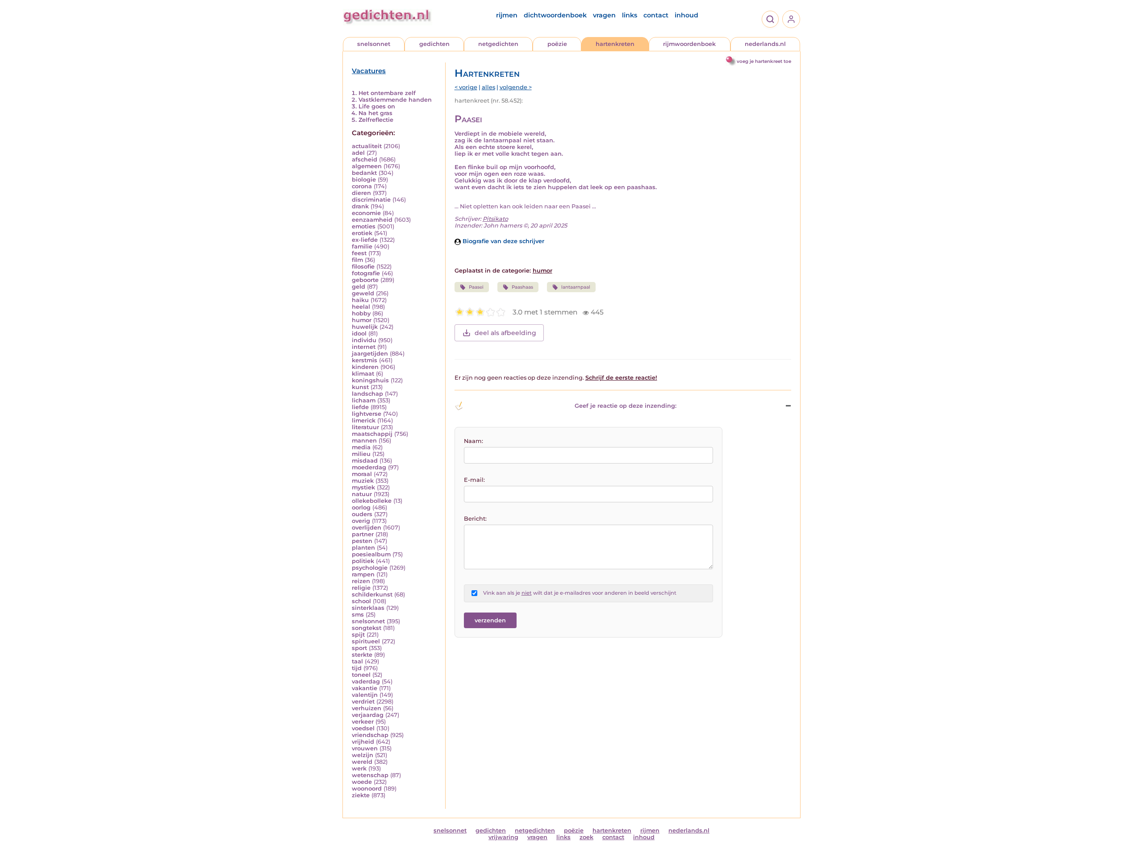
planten (363, 547)
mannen (364, 440)
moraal (362, 474)
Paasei (476, 287)
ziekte (361, 795)
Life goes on (377, 106)
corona (362, 186)
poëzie (557, 44)
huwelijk (365, 326)
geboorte (365, 280)
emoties (363, 226)
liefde (360, 407)
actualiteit (367, 146)
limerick (363, 420)
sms (358, 614)
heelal (361, 306)
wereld (362, 761)
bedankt (364, 173)
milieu (361, 454)
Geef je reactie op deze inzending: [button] (625, 405)
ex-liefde (365, 239)
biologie (364, 179)
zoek (586, 837)
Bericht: (475, 518)
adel (358, 152)
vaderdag (366, 681)
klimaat (363, 373)
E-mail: (474, 479)
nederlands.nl (765, 44)
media (361, 447)
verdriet (363, 701)
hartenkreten (615, 44)
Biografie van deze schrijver (502, 241)
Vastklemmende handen (395, 99)
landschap (367, 393)
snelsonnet (373, 44)
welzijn (362, 755)
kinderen (365, 367)
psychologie (370, 567)
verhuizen (366, 708)
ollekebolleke (372, 500)
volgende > (516, 87)
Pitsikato (495, 218)
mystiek (363, 487)
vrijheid (363, 741)
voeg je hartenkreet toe (764, 61)
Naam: (473, 441)
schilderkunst (372, 594)
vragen (604, 15)
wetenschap (370, 775)
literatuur (365, 427)
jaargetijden (370, 353)
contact (655, 15)
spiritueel (366, 641)
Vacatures (369, 71)
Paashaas (522, 287)
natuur (362, 494)
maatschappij (372, 434)
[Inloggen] (791, 19)
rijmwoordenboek (689, 44)
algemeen (367, 166)
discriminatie (371, 199)
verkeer (363, 721)
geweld (363, 293)
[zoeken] (770, 19)
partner (363, 534)
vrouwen (365, 748)
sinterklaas (368, 608)
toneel (361, 674)
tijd (357, 668)
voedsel (363, 728)
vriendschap (370, 735)
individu (364, 340)
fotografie (366, 273)
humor (361, 320)
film (357, 260)
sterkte (362, 654)
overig (361, 521)
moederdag (369, 467)
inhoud (686, 15)
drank (360, 206)
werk (359, 768)
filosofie (363, 266)
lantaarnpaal (575, 287)
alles (488, 87)
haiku (360, 300)
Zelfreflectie (376, 119)
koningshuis (370, 380)
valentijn (365, 695)
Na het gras (375, 113)
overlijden (366, 527)
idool (359, 333)
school (361, 601)
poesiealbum (371, 554)
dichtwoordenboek (555, 15)
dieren (361, 193)
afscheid (364, 159)
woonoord (367, 788)
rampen (363, 574)
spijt (358, 634)
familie (362, 246)
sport (359, 648)
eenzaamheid (372, 219)
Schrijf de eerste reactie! (621, 377)
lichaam (363, 400)
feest (359, 253)
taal (357, 661)
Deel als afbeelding (505, 333)
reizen (361, 581)
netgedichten (498, 44)
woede (362, 781)
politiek (363, 561)
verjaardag (368, 715)
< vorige (466, 87)
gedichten (434, 44)
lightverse (366, 413)
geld (358, 286)
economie (366, 213)
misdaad (365, 460)
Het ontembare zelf (387, 93)
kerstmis (364, 360)
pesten (362, 541)
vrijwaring (503, 837)
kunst (360, 387)
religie (361, 587)
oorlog (361, 507)
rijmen (506, 15)
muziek (363, 480)
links (629, 15)
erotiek (362, 233)
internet (363, 347)
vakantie (364, 688)
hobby (361, 313)
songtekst (366, 628)
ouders (362, 514)
